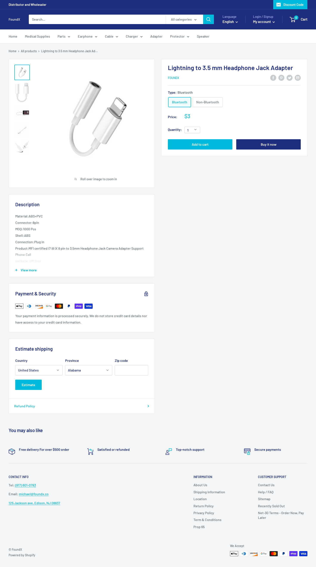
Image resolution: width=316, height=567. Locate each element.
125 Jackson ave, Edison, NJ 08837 (34, 503)
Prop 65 (199, 527)
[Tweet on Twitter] (290, 77)
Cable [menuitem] (109, 36)
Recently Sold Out (271, 506)
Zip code (121, 360)
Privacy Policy (203, 513)
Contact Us (266, 485)
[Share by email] (298, 77)
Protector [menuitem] (177, 36)
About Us (200, 485)
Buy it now (268, 144)
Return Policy (203, 506)
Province (72, 360)
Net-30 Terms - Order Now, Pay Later (281, 515)
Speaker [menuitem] (203, 36)
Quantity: (175, 129)
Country (21, 360)
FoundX (173, 77)
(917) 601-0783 (25, 485)
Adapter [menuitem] (156, 36)
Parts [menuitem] (62, 36)
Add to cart (200, 144)
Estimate (28, 385)
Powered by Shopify (22, 555)
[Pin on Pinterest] (281, 77)
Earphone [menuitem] (85, 36)
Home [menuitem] (13, 36)
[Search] (208, 19)
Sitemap (264, 499)
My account (262, 21)
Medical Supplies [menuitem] (37, 36)
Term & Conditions (207, 520)
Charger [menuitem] (132, 36)
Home (13, 51)
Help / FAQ (265, 492)
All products (29, 51)
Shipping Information (209, 492)
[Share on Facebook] (273, 77)
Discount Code (293, 4)
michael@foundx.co (34, 494)
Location (200, 499)
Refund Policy (24, 406)
